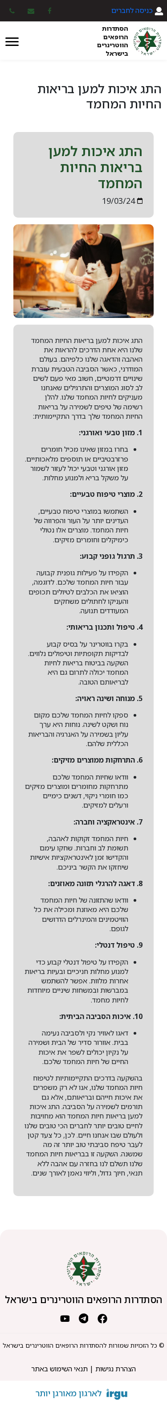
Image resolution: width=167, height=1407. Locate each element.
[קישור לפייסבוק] (102, 1317)
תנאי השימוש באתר (59, 1369)
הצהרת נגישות (115, 1369)
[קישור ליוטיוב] (65, 1317)
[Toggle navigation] (12, 41)
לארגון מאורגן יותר (68, 1393)
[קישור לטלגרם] (83, 1317)
